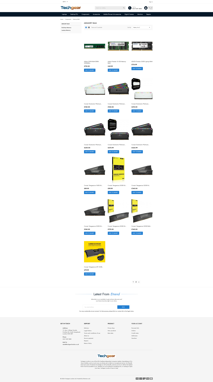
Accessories (96, 14)
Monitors (140, 14)
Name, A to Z (142, 27)
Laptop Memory (66, 30)
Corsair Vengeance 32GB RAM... (141, 226)
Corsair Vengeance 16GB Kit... (93, 185)
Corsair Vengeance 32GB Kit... (117, 185)
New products (112, 331)
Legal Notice (87, 331)
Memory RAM (66, 24)
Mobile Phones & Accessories (112, 14)
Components (85, 14)
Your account (136, 324)
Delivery (86, 328)
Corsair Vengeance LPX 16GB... (93, 267)
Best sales (110, 333)
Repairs (148, 14)
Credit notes (135, 333)
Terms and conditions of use (92, 333)
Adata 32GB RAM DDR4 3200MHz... (91, 62)
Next (139, 282)
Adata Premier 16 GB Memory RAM (117, 62)
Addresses (134, 336)
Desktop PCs (74, 14)
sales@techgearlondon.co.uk (71, 344)
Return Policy (88, 343)
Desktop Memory (66, 27)
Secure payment (88, 338)
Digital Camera (129, 14)
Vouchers (134, 338)
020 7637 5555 (137, 8)
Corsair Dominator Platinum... (93, 104)
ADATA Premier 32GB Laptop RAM (141, 61)
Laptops (64, 14)
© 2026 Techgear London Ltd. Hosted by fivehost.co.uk (75, 379)
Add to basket (89, 70)
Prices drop (111, 328)
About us (86, 336)
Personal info (135, 328)
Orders (133, 331)
